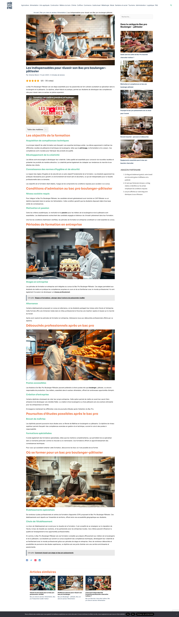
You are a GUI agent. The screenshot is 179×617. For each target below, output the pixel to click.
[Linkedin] (40, 560)
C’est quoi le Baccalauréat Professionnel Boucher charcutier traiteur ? (96, 594)
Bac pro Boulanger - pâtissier (66, 596)
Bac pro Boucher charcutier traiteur (96, 598)
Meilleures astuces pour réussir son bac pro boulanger (70, 593)
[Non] (177, 614)
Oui (128, 614)
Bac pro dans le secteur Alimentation (41, 596)
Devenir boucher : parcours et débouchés (134, 137)
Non (133, 614)
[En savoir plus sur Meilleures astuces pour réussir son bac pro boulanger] (70, 583)
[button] (171, 5)
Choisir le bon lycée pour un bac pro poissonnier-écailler (42, 593)
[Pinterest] (35, 560)
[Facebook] (27, 560)
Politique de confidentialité (145, 614)
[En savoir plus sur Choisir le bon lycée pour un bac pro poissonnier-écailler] (42, 583)
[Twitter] (31, 560)
